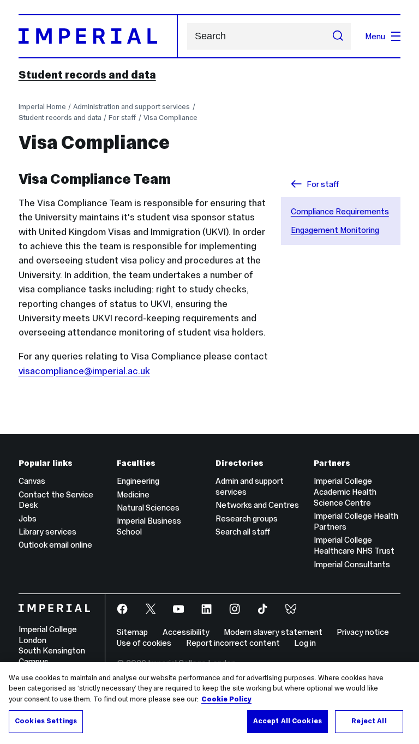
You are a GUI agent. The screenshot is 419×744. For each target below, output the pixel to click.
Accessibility (186, 632)
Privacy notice (363, 632)
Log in (305, 643)
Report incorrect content (233, 643)
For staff (122, 117)
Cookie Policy (226, 699)
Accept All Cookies (287, 721)
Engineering (138, 481)
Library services (47, 531)
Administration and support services (131, 106)
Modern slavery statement (273, 632)
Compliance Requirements (340, 211)
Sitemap (132, 632)
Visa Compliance (170, 117)
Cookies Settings (46, 721)
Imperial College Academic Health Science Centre (345, 492)
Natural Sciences (148, 507)
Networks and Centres (257, 505)
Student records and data (87, 74)
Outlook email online (55, 544)
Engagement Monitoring (335, 230)
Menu (375, 36)
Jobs (28, 518)
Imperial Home (42, 106)
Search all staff (243, 531)
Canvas (32, 481)
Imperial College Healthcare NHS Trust (354, 545)
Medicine (133, 494)
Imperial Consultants (352, 564)
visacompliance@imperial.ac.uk (84, 371)
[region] (209, 703)
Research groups (247, 518)
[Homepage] (98, 36)
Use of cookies (144, 643)
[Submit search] (338, 36)
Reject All (368, 721)
